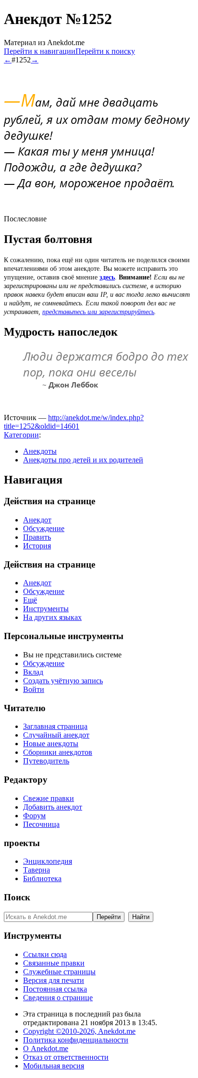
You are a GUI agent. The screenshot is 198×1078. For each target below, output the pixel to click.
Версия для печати (53, 980)
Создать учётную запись (63, 681)
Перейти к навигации (39, 51)
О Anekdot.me (45, 1048)
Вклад (33, 672)
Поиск (17, 897)
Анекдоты (40, 451)
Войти (33, 689)
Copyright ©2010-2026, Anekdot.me (79, 1031)
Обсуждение (43, 528)
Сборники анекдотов (57, 752)
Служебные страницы (59, 972)
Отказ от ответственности (66, 1057)
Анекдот (37, 520)
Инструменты (46, 609)
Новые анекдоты (50, 743)
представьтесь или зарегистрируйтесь (98, 311)
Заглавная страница (55, 726)
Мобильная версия (53, 1066)
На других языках (52, 617)
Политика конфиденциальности (75, 1040)
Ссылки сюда (45, 954)
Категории (21, 435)
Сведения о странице (58, 997)
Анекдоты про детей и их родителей (83, 460)
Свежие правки (48, 798)
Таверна (36, 870)
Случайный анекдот (56, 735)
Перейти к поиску (105, 51)
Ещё (30, 600)
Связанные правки (54, 963)
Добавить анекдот (52, 807)
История (37, 546)
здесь (107, 277)
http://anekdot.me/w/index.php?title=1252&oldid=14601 (74, 421)
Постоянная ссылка (55, 989)
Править (37, 537)
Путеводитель (46, 761)
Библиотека (42, 878)
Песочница (41, 824)
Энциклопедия (47, 861)
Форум (34, 816)
